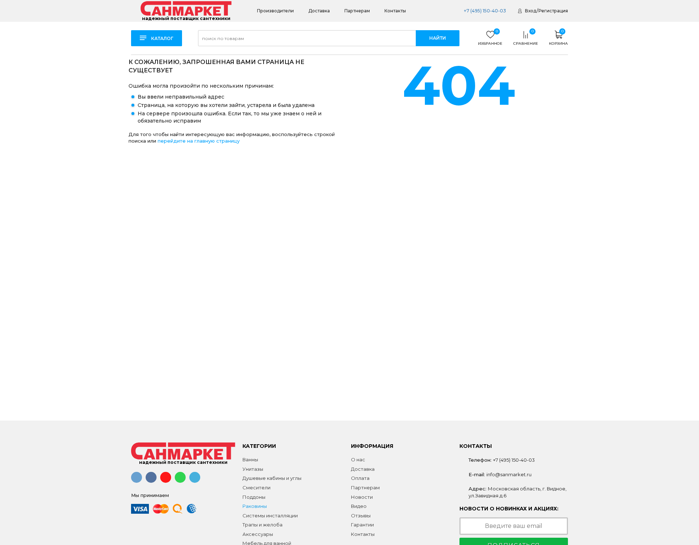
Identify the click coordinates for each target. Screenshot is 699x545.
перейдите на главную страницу (199, 141)
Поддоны (253, 497)
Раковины (254, 506)
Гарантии (362, 525)
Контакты (395, 10)
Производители (275, 10)
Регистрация (553, 10)
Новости (362, 497)
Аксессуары (257, 534)
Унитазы (252, 469)
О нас (358, 459)
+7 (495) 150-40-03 (485, 10)
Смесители (256, 487)
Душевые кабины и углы (271, 478)
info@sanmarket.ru (509, 474)
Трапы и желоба (262, 525)
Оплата (360, 478)
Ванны (250, 459)
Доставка (319, 10)
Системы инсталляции (270, 515)
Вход (530, 10)
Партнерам (357, 10)
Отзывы (361, 515)
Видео (359, 506)
